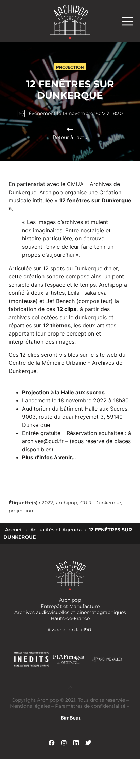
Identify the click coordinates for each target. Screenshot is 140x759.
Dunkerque (107, 503)
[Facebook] (52, 743)
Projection (70, 67)
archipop (66, 503)
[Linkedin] (76, 743)
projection (20, 511)
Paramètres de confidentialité (90, 706)
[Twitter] (88, 743)
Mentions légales (30, 706)
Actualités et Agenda (56, 530)
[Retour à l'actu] (70, 129)
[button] (131, 21)
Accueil (14, 530)
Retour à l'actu (70, 137)
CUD (85, 503)
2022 (47, 503)
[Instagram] (64, 743)
